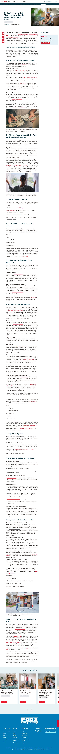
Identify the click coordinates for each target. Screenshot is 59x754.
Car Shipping (15, 737)
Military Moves (15, 742)
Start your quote (45, 42)
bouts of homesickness (14, 529)
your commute (16, 214)
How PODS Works (6, 731)
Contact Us (5, 735)
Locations (24, 737)
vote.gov (33, 297)
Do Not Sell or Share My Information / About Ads (35, 748)
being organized (33, 401)
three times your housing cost (29, 77)
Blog (23, 742)
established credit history (19, 107)
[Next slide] (31, 710)
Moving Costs (24, 733)
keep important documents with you (24, 449)
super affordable (24, 256)
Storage (14, 733)
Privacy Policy (49, 748)
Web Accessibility (10, 748)
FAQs (23, 731)
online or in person (18, 274)
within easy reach (11, 219)
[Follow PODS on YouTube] (40, 731)
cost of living (19, 208)
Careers (4, 733)
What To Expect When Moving (26, 740)
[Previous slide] (27, 710)
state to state (19, 285)
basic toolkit (24, 377)
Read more (4, 701)
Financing (14, 735)
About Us (4, 737)
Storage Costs (24, 735)
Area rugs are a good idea (27, 359)
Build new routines (11, 478)
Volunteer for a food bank (13, 499)
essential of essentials (21, 346)
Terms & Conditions (19, 748)
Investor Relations (6, 739)
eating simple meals (18, 324)
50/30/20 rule (23, 83)
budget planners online (22, 70)
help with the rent (24, 64)
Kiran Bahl (7, 24)
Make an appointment (17, 292)
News (4, 742)
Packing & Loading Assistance (16, 740)
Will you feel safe (11, 210)
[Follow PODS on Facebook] (36, 731)
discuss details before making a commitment (17, 165)
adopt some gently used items (15, 310)
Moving (14, 731)
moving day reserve (17, 99)
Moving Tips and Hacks (9, 22)
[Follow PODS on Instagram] (38, 731)
